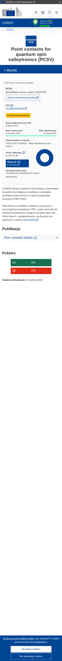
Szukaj (50, 12)
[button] (43, 12)
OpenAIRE (30, 220)
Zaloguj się (36, 12)
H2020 (9, 30)
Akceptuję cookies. (31, 649)
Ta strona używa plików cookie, (19, 638)
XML (33, 262)
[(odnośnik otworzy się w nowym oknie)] (12, 11)
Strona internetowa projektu (21, 98)
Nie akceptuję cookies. (31, 656)
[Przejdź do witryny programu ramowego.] (31, 41)
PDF (33, 271)
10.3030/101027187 (15, 108)
